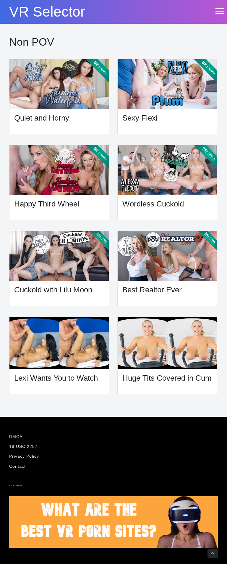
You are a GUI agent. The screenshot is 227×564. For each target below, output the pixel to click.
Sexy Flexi (140, 118)
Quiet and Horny (41, 118)
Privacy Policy (24, 456)
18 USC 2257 (23, 446)
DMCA (15, 436)
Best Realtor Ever (152, 290)
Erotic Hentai (15, 485)
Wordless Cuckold (153, 204)
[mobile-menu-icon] (219, 11)
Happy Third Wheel (46, 204)
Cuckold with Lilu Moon (53, 290)
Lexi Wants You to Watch (56, 378)
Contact (17, 466)
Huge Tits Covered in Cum (167, 378)
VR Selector (47, 12)
